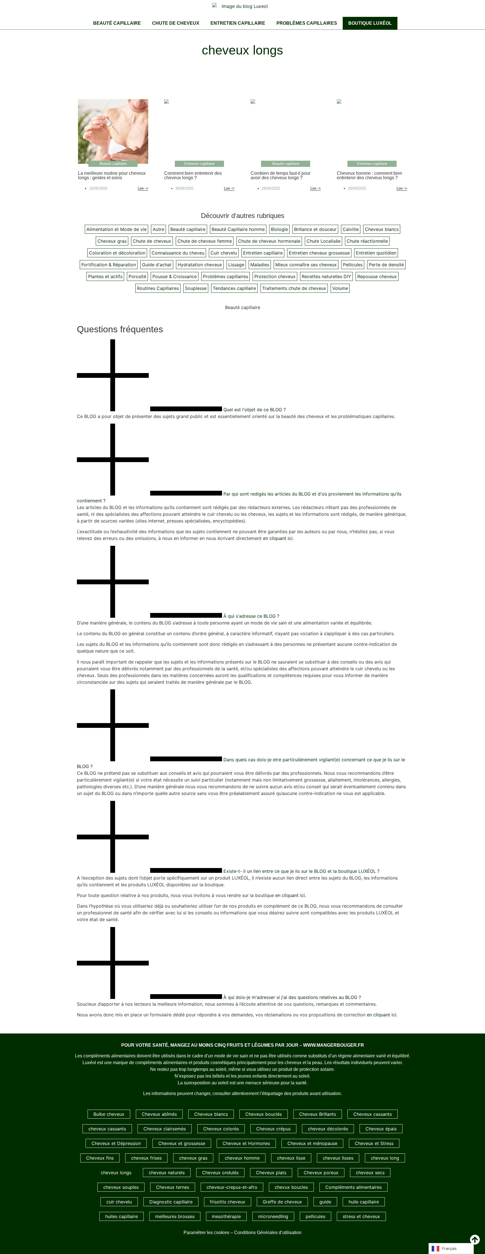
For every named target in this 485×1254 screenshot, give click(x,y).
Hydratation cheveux (200, 264)
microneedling (273, 1216)
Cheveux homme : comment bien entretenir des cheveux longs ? (369, 175)
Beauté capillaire (117, 23)
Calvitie (351, 229)
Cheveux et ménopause (312, 1143)
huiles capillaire (121, 1216)
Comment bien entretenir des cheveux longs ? (193, 175)
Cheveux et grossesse (181, 1143)
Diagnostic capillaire (171, 1202)
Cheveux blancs (382, 229)
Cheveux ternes (172, 1187)
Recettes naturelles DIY (326, 276)
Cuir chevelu (224, 253)
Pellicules (353, 264)
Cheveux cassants (372, 1114)
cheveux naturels (167, 1172)
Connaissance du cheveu (178, 253)
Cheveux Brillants (317, 1114)
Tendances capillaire (234, 288)
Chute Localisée (323, 241)
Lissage (236, 264)
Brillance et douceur (315, 229)
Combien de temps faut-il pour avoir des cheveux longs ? (280, 175)
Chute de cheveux (175, 23)
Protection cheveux (275, 276)
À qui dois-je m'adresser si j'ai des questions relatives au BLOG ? (292, 997)
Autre (158, 229)
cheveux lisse (291, 1158)
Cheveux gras (112, 241)
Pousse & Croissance (174, 276)
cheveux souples (121, 1187)
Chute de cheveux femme (204, 241)
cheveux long (385, 1158)
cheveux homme (242, 1158)
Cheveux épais (381, 1129)
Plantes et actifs (105, 276)
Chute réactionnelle (367, 241)
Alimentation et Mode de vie (116, 229)
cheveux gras (193, 1158)
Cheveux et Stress (374, 1143)
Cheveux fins (100, 1158)
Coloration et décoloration (117, 253)
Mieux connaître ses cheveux (306, 264)
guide (325, 1202)
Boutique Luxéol (370, 23)
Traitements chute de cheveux (294, 288)
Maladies (259, 264)
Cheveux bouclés (263, 1114)
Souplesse (196, 288)
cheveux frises (146, 1158)
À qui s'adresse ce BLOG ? (251, 616)
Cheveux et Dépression (116, 1143)
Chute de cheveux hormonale (269, 241)
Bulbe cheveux (108, 1114)
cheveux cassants (107, 1129)
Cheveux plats (271, 1172)
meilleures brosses (175, 1216)
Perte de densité (386, 264)
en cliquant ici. (290, 895)
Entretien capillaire (238, 23)
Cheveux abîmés (159, 1114)
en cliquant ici (277, 538)
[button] (242, 376)
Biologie (279, 229)
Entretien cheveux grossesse (319, 253)
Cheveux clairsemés (164, 1129)
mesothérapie (226, 1216)
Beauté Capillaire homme (238, 229)
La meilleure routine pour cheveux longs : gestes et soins (112, 175)
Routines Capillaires (158, 288)
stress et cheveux (361, 1216)
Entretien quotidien (376, 253)
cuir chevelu (119, 1202)
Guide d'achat (156, 264)
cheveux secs (370, 1172)
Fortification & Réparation (108, 264)
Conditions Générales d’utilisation (267, 1232)
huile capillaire (364, 1202)
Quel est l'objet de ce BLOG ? (254, 409)
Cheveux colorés (221, 1129)
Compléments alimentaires (353, 1187)
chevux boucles (291, 1187)
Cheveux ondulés (220, 1172)
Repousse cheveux (377, 276)
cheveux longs (116, 1172)
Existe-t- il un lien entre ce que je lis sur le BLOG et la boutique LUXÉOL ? (301, 871)
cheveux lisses (338, 1158)
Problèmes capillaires (306, 23)
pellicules (315, 1216)
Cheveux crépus (273, 1129)
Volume (340, 288)
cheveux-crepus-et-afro (232, 1187)
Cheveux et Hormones (246, 1143)
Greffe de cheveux (282, 1202)
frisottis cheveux (227, 1202)
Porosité (137, 276)
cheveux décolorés (328, 1129)
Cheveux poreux (321, 1172)
